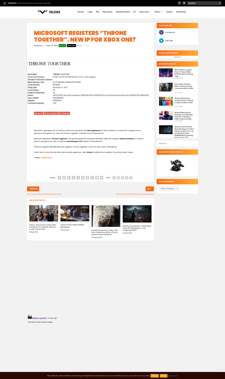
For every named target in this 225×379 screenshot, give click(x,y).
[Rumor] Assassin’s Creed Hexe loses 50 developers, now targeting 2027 (137, 228)
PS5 (97, 12)
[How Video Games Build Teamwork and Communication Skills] (166, 87)
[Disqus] (90, 279)
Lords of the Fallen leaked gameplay (72, 226)
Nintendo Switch (123, 12)
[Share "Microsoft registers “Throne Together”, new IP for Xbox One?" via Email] (97, 177)
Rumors (81, 12)
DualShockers (47, 157)
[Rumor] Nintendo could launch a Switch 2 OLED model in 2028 (183, 100)
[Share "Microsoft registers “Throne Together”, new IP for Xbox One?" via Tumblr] (73, 177)
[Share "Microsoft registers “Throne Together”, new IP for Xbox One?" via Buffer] (87, 177)
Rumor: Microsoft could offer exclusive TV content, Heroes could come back (42, 227)
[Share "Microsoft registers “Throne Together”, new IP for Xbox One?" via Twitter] (64, 177)
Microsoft (39, 113)
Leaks (90, 12)
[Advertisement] (90, 123)
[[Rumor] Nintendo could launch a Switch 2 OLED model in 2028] (166, 101)
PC (134, 12)
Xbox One (71, 45)
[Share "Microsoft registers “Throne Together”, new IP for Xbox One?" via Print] (101, 177)
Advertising (181, 12)
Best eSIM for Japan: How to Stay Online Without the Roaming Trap (183, 73)
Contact (169, 12)
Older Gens (144, 12)
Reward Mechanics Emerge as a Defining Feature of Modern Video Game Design (183, 115)
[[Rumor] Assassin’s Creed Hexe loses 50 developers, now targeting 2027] (137, 213)
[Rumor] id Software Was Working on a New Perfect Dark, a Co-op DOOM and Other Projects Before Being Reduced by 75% (184, 130)
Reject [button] (163, 376)
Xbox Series (107, 12)
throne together (51, 113)
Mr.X (44, 45)
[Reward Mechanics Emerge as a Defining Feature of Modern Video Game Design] (166, 115)
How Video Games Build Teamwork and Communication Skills (183, 86)
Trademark (64, 113)
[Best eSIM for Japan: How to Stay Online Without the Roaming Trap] (166, 72)
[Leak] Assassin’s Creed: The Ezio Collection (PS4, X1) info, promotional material (105, 232)
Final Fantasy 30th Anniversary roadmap (34, 3)
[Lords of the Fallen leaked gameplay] (74, 213)
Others (157, 12)
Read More (173, 375)
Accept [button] (154, 376)
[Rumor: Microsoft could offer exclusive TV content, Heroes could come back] (43, 213)
